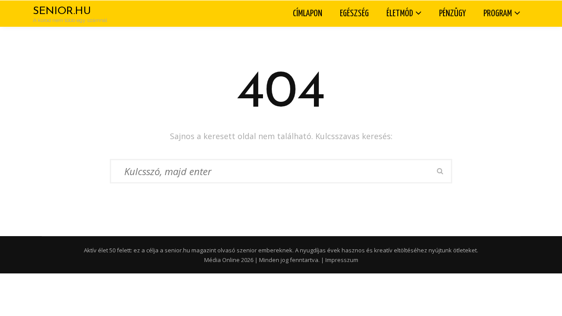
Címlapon (307, 13)
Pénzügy (452, 13)
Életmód (399, 13)
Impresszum (341, 260)
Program (497, 13)
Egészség (354, 13)
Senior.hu (62, 11)
